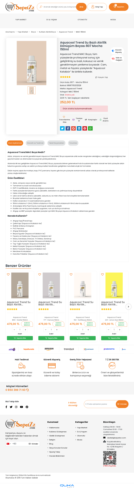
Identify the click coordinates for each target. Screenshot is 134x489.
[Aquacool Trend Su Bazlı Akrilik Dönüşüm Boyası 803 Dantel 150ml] (20, 285)
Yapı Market (82, 427)
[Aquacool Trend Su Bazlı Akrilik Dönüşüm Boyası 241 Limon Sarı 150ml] (114, 285)
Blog (51, 444)
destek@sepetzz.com (116, 438)
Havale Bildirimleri (57, 456)
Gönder (123, 404)
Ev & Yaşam (82, 431)
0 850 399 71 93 (15, 390)
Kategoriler (81, 422)
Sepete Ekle (21, 338)
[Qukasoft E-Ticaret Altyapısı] (67, 486)
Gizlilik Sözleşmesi (57, 435)
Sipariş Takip (54, 452)
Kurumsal (52, 422)
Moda (79, 440)
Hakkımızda (54, 427)
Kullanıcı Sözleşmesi (57, 431)
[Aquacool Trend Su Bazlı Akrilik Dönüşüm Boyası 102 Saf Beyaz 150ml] (83, 285)
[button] (97, 7)
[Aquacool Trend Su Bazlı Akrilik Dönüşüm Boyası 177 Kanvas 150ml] (51, 285)
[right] (128, 307)
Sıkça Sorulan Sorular (58, 448)
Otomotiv (81, 435)
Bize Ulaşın (109, 422)
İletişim (52, 440)
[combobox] (9, 443)
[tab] (15, 143)
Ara (81, 6)
